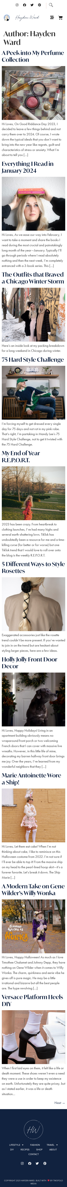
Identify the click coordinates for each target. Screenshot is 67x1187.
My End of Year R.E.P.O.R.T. (21, 456)
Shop (39, 1149)
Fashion (35, 1145)
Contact (33, 1154)
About (53, 1149)
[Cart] (60, 17)
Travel (50, 1145)
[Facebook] (24, 5)
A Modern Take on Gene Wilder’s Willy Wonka (33, 889)
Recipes (25, 1149)
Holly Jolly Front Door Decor (29, 663)
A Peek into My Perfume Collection (33, 56)
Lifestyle (14, 1145)
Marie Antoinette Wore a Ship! (31, 778)
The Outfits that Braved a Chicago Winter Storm (33, 278)
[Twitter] (32, 5)
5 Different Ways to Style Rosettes (33, 567)
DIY (12, 1149)
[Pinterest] (39, 5)
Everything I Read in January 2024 (28, 167)
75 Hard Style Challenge (33, 359)
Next (59, 1102)
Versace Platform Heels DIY (32, 1000)
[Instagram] (17, 5)
